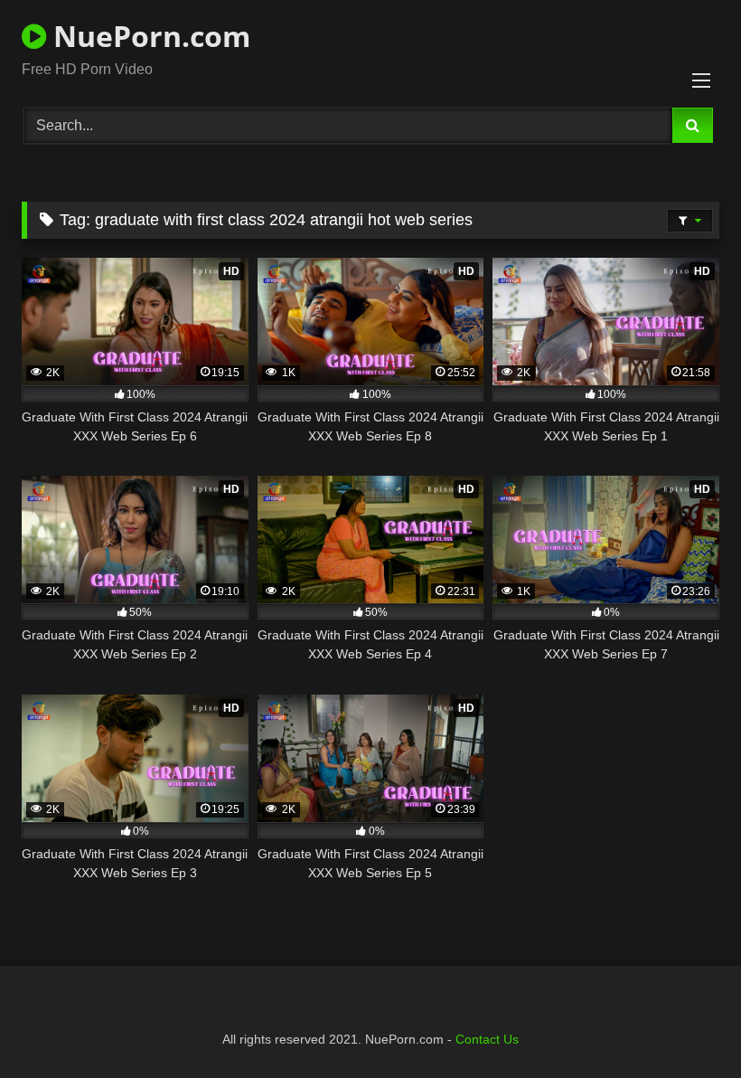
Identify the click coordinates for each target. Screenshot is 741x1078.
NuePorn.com (148, 35)
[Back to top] (685, 1024)
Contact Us (487, 1039)
